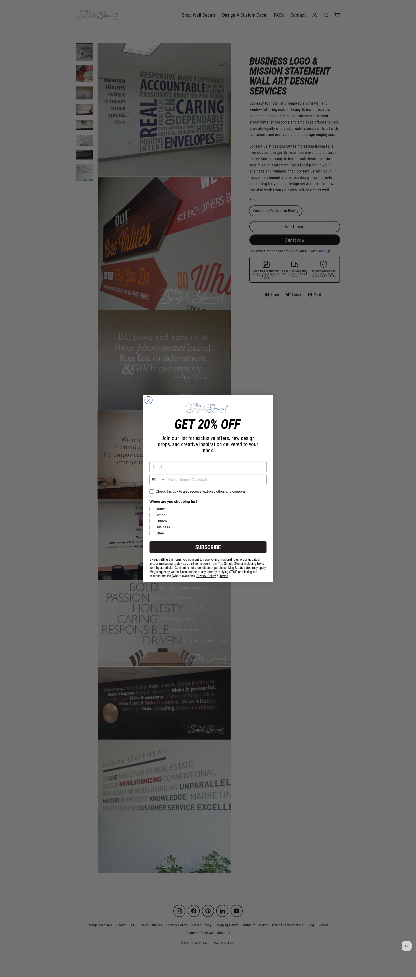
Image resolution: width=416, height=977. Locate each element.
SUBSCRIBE (208, 547)
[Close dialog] (148, 400)
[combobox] (157, 479)
